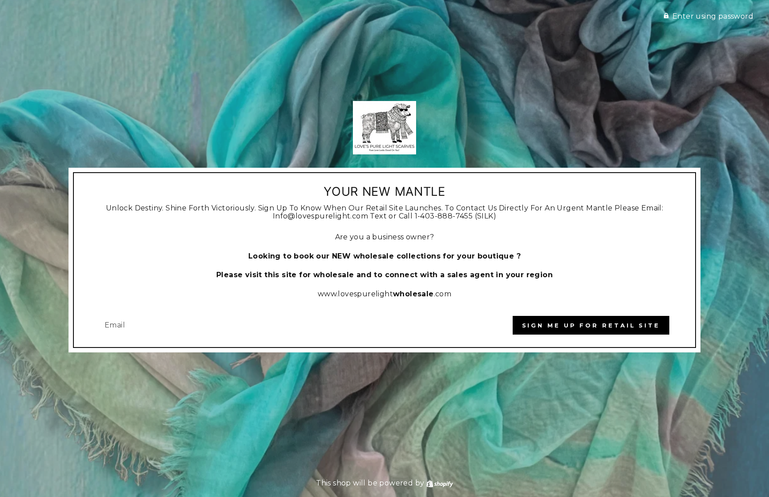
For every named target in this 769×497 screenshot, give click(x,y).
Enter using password (712, 16)
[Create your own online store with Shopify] (439, 483)
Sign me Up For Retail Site (591, 325)
